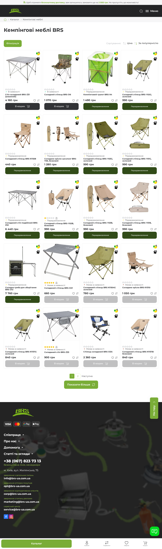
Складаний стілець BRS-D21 (58, 288)
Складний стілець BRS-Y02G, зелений (137, 95)
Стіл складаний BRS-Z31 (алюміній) (17, 95)
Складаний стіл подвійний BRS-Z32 (21, 224)
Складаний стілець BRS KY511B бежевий (138, 353)
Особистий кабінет (87, 543)
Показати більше (78, 384)
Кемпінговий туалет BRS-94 (97, 94)
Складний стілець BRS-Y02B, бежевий (59, 224)
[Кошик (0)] (145, 543)
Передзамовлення (100, 106)
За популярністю (148, 43)
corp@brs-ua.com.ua (17, 493)
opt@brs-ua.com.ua (17, 486)
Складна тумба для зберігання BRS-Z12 (21, 288)
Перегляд (22, 68)
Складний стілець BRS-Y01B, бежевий (136, 224)
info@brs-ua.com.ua (17, 478)
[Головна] (5, 19)
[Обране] (126, 543)
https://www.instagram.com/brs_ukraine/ (11, 516)
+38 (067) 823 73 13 (22, 461)
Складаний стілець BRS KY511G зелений (21, 353)
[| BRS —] (15, 10)
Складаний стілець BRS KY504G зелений (99, 288)
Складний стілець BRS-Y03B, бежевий (98, 224)
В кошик (20, 106)
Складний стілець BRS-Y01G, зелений (136, 160)
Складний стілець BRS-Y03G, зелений (98, 160)
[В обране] (34, 100)
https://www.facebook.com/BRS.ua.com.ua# (6, 516)
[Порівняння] (107, 543)
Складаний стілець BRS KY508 (20, 159)
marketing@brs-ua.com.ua (21, 501)
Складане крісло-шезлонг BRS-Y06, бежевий (60, 160)
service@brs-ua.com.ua (19, 509)
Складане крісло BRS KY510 (136, 287)
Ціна (129, 43)
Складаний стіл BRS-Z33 (56, 352)
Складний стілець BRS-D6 (57, 94)
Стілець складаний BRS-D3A (97, 352)
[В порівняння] (38, 100)
